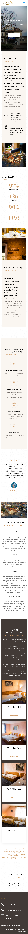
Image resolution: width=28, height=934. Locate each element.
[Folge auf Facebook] (9, 884)
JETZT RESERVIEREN (14, 715)
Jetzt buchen (13, 34)
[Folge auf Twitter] (14, 884)
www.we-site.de (22, 931)
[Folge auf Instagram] (18, 884)
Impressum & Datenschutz (12, 925)
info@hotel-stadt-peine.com (13, 910)
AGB (2, 925)
